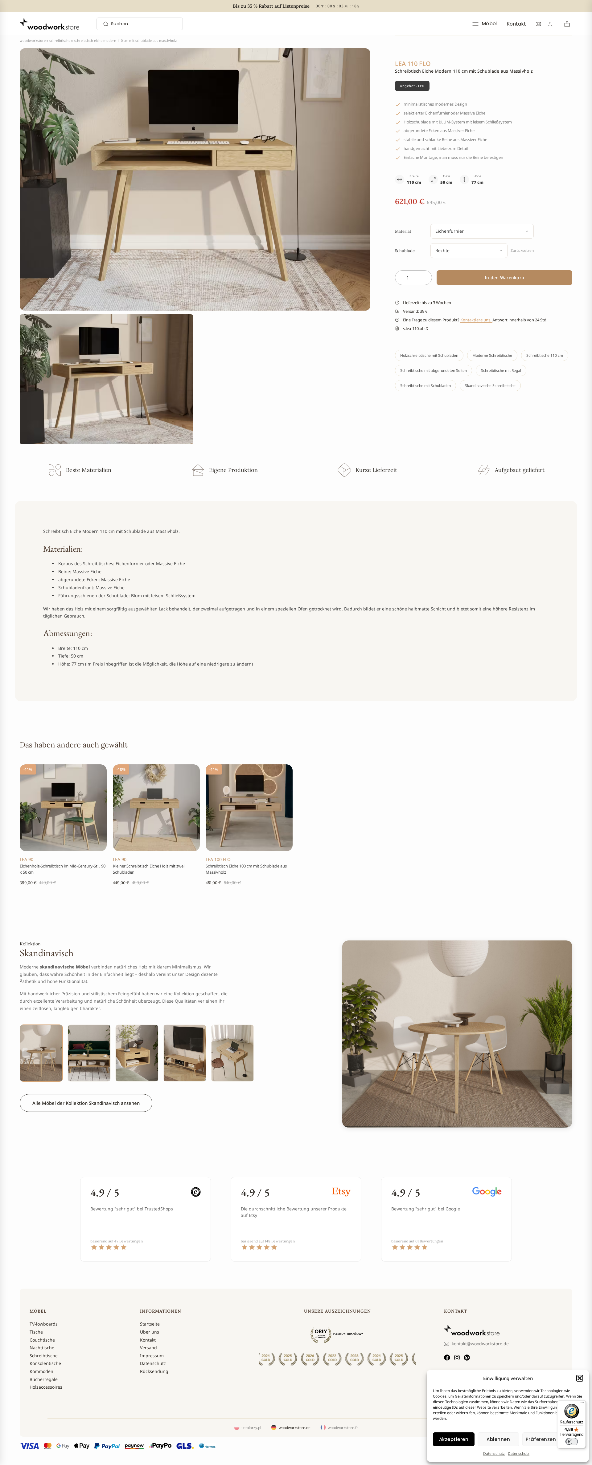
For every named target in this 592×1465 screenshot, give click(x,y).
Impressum (152, 1355)
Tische (36, 1332)
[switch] (571, 1441)
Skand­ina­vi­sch (46, 952)
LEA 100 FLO (218, 859)
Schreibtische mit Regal (501, 370)
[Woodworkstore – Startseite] (49, 24)
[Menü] (582, 1404)
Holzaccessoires (46, 1387)
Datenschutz (494, 1453)
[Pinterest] (467, 1357)
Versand (148, 1347)
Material (403, 231)
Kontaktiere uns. (476, 320)
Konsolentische (45, 1363)
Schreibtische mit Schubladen (425, 385)
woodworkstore (33, 40)
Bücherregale (44, 1379)
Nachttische (42, 1347)
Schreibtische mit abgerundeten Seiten (433, 370)
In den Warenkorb (504, 277)
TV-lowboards (44, 1324)
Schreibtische (59, 40)
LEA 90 (26, 859)
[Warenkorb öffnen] (566, 23)
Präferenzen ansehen (553, 1439)
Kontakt (516, 23)
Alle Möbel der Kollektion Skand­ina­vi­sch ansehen (86, 1103)
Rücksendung (154, 1371)
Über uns (149, 1332)
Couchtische (42, 1340)
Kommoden (41, 1371)
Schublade (405, 250)
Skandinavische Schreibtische (490, 385)
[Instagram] (457, 1357)
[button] (580, 1378)
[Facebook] (447, 1357)
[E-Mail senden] (538, 24)
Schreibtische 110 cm (544, 355)
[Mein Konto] (550, 24)
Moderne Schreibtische (492, 355)
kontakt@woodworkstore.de (480, 1343)
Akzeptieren (454, 1439)
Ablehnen (498, 1439)
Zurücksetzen (522, 250)
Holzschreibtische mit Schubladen (429, 355)
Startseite (150, 1324)
